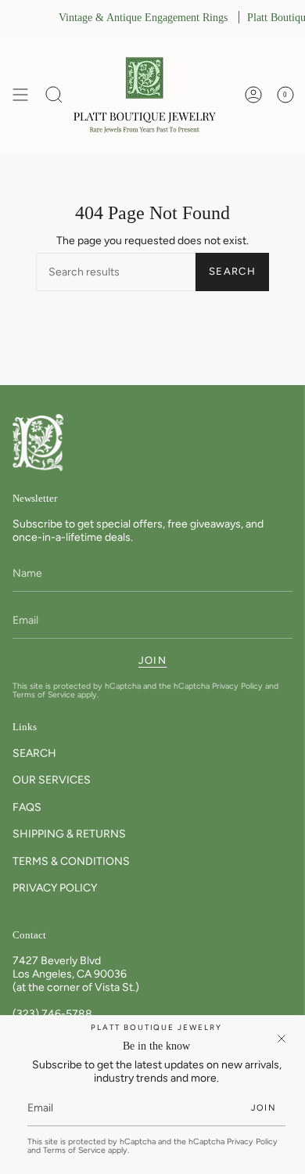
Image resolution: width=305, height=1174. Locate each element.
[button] (54, 95)
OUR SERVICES (52, 780)
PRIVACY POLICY (55, 888)
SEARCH (34, 753)
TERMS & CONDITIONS (71, 861)
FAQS (27, 807)
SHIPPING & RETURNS (69, 834)
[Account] (253, 95)
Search (232, 271)
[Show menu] (20, 95)
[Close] (281, 1038)
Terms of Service (44, 695)
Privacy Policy (237, 686)
